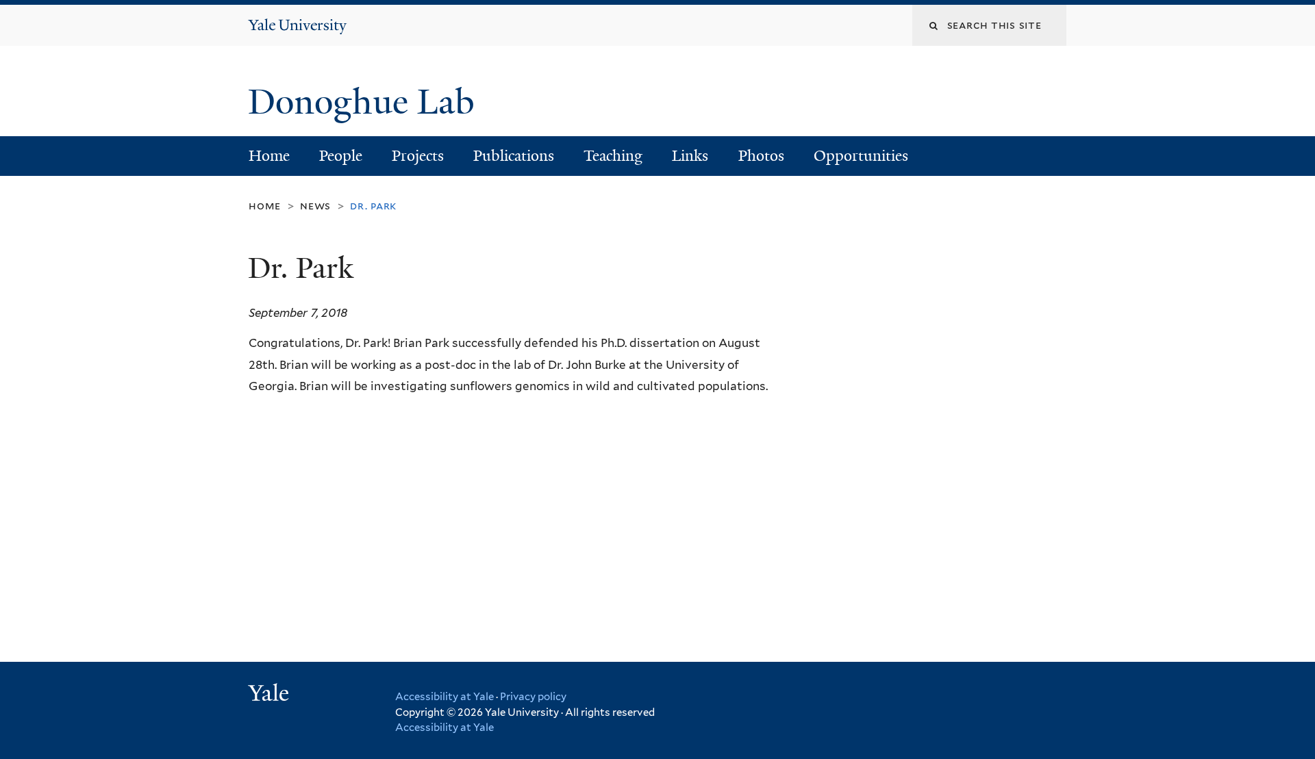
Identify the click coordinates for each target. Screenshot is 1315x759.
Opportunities (861, 156)
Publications (513, 156)
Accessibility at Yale (444, 697)
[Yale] (270, 694)
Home (269, 156)
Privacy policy (533, 697)
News (315, 205)
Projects (418, 156)
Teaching (613, 156)
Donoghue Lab (370, 102)
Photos (761, 156)
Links (690, 156)
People (340, 156)
